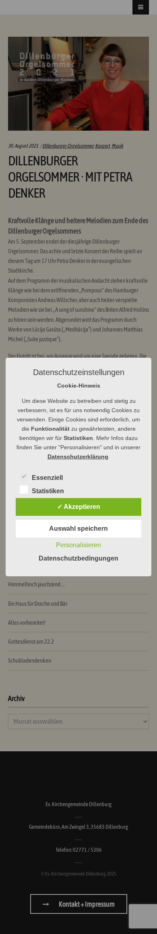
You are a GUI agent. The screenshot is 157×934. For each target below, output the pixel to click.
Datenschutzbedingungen (78, 558)
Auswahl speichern (78, 528)
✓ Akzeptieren (78, 506)
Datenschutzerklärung (78, 456)
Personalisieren (78, 545)
